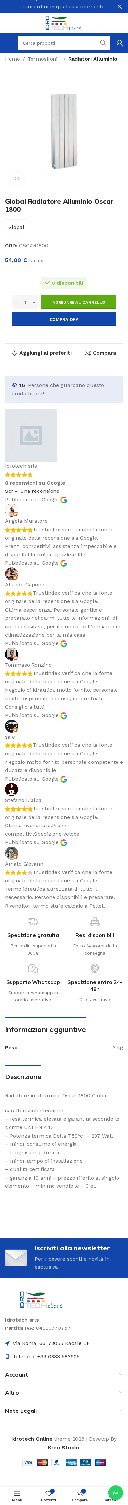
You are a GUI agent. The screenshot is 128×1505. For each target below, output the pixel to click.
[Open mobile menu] (8, 43)
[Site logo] (64, 22)
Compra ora (64, 319)
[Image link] (42, 1299)
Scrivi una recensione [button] (32, 491)
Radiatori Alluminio (92, 59)
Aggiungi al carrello (79, 302)
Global (16, 227)
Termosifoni (44, 59)
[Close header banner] (120, 6)
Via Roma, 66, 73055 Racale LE (51, 1343)
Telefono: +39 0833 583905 (46, 1356)
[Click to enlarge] (17, 179)
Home (12, 59)
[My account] (119, 43)
